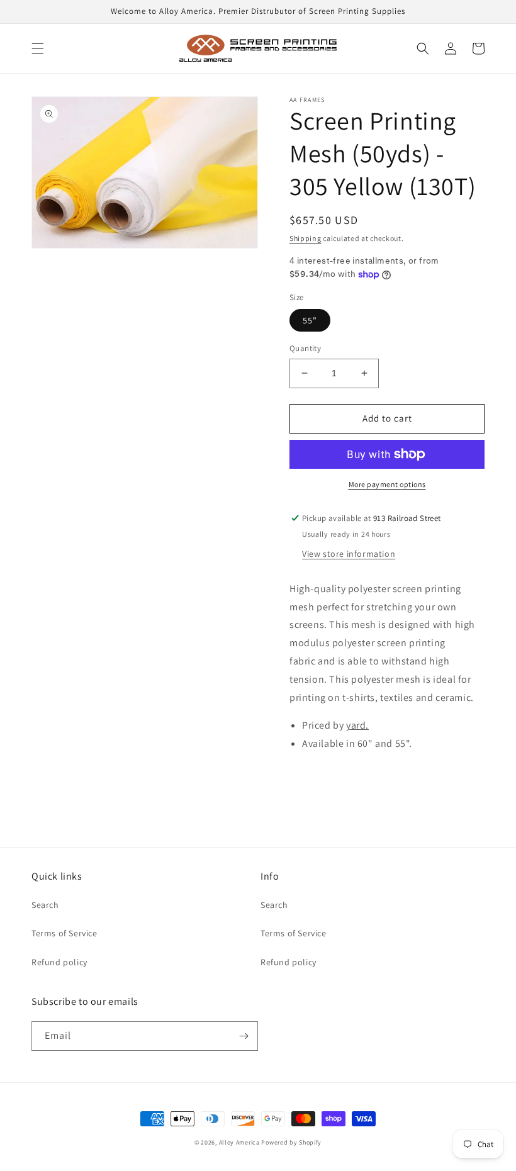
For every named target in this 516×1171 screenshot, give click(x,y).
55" (310, 320)
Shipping (305, 238)
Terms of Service (64, 933)
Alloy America (239, 1142)
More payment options (387, 484)
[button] (38, 48)
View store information (348, 553)
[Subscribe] (243, 1036)
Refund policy (59, 962)
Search (45, 904)
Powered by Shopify (291, 1142)
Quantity (305, 348)
